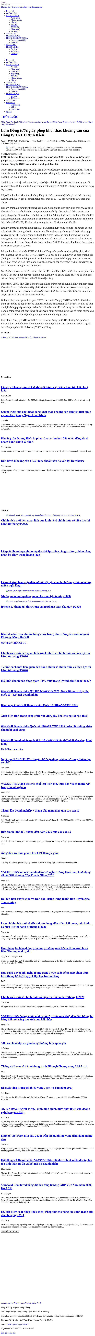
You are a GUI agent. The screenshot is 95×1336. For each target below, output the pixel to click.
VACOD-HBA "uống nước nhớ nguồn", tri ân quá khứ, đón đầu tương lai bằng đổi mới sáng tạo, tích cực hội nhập (47, 1017)
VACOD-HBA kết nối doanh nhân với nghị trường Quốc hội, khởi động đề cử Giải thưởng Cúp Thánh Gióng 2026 (46, 873)
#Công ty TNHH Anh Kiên (12, 337)
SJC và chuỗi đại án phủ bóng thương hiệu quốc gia (33, 1043)
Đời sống (14, 54)
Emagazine (15, 109)
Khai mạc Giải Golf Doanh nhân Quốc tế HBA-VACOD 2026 (39, 705)
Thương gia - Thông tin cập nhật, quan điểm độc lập (21, 7)
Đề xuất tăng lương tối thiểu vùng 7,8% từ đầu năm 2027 (37, 1087)
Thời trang (15, 51)
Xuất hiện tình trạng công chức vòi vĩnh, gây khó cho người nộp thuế (44, 715)
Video (13, 107)
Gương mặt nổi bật (18, 40)
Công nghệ (15, 29)
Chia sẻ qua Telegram (61, 122)
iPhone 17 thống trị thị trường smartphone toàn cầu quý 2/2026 (41, 606)
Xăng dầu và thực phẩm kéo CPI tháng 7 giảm (30, 853)
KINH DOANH (12, 16)
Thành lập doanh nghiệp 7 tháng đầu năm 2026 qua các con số (40, 810)
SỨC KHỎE (11, 45)
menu (3, 2)
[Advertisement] (47, 356)
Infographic (15, 105)
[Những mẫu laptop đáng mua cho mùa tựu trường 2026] (28, 591)
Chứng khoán (16, 20)
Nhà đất (14, 24)
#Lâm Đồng (41, 337)
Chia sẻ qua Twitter (45, 122)
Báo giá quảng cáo (8, 1333)
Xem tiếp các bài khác (10, 1231)
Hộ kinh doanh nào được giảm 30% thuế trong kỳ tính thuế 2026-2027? (46, 680)
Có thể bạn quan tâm (12, 749)
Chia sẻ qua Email (86, 122)
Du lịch (14, 49)
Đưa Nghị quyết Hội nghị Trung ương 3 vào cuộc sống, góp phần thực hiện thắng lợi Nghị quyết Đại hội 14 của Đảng (44, 974)
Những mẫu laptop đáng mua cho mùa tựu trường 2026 (36, 596)
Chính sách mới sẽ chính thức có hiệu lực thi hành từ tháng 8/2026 (42, 997)
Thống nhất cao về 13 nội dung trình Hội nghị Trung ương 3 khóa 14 (44, 1066)
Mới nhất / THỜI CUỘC (13, 643)
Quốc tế (14, 42)
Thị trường (15, 27)
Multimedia (10, 103)
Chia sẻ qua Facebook (9, 122)
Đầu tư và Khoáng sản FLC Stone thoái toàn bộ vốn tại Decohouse (42, 460)
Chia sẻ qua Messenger (28, 122)
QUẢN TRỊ (11, 33)
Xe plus (14, 31)
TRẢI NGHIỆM (12, 47)
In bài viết (74, 122)
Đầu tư (13, 22)
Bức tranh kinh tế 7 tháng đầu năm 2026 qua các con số (36, 831)
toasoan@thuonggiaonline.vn (18, 1324)
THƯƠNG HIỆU (13, 36)
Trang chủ (10, 11)
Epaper (9, 111)
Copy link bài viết (8, 124)
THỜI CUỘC (11, 13)
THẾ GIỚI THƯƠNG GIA (17, 38)
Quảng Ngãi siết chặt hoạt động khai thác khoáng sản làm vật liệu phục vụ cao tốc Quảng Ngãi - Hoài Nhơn (46, 413)
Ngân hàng (15, 18)
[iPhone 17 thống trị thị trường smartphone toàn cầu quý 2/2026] (31, 601)
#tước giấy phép (29, 337)
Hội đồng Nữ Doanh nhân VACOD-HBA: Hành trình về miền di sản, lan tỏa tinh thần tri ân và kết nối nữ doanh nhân (46, 1162)
